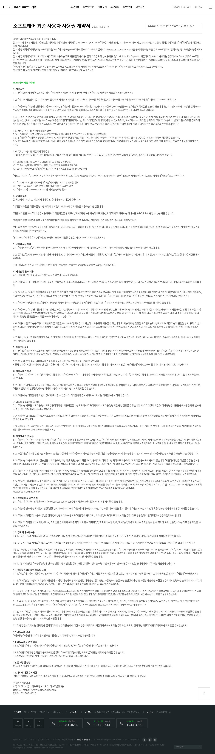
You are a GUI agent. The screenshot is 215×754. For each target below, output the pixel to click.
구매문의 (68, 723)
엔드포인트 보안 (30, 712)
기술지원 (102, 723)
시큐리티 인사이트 (102, 712)
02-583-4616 (158, 745)
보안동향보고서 (133, 712)
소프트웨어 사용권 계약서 (63, 740)
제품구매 (102, 7)
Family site (179, 747)
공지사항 (28, 726)
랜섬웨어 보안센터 (164, 712)
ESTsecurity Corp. (37, 748)
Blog (150, 739)
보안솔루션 (88, 7)
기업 (34, 7)
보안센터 (127, 7)
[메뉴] (210, 7)
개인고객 (176, 7)
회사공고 (198, 7)
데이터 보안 (57, 712)
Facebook (144, 739)
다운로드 (39, 726)
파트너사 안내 (28, 740)
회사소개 (187, 7)
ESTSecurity (16, 7)
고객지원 (140, 7)
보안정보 (114, 7)
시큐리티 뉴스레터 (118, 712)
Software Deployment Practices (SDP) (110, 740)
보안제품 (75, 7)
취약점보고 (134, 740)
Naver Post (155, 739)
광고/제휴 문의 (43, 740)
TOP (204, 693)
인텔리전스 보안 (45, 712)
